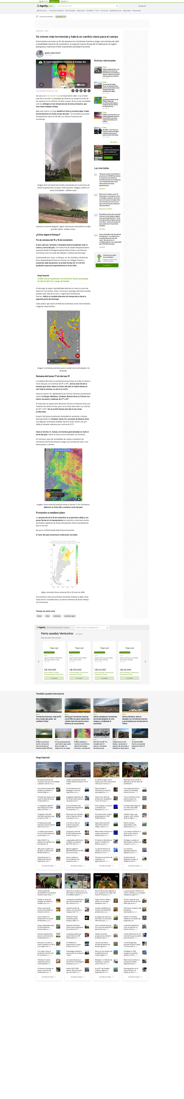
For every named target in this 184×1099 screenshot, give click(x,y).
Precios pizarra (70, 10)
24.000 (102, 669)
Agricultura (81, 10)
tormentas (57, 616)
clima (47, 616)
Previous (38, 662)
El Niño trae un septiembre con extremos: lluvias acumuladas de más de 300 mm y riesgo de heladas (62, 279)
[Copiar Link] (89, 91)
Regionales (127, 10)
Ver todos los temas (48, 866)
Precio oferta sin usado (51, 672)
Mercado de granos (57, 10)
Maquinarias (136, 10)
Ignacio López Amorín (52, 53)
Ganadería (90, 10)
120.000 (77, 669)
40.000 (127, 669)
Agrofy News (39, 31)
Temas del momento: (46, 17)
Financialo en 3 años (75, 674)
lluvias (39, 616)
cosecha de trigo (53, 96)
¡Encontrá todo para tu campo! (58, 627)
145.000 (52, 669)
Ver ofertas (79, 634)
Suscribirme (107, 265)
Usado (46, 655)
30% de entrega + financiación (53, 674)
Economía (104, 10)
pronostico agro (70, 616)
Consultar (54, 678)
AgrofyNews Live (115, 10)
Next (146, 662)
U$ (45, 669)
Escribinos (108, 157)
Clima (97, 10)
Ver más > (113, 142)
